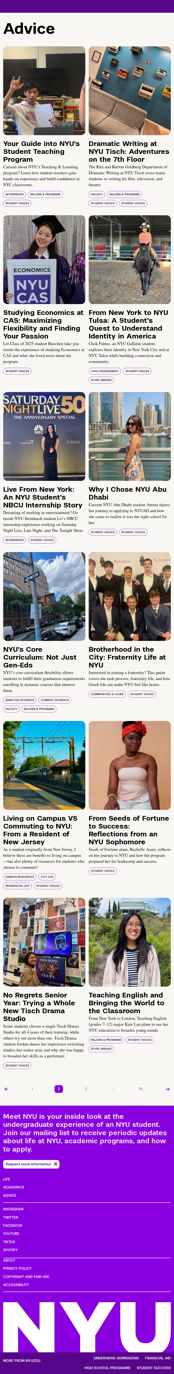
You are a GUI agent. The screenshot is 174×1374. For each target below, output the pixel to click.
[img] (44, 90)
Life (6, 1179)
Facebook (12, 1225)
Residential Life (17, 886)
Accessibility (16, 1285)
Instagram (13, 1209)
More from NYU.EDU (21, 1360)
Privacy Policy (17, 1268)
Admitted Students (20, 700)
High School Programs (107, 1368)
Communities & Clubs (107, 694)
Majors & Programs (45, 194)
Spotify (10, 1250)
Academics (13, 1187)
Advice (9, 1195)
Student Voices (17, 203)
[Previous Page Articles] (6, 1089)
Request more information (28, 1164)
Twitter (10, 1217)
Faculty (97, 194)
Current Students (55, 700)
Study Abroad (101, 380)
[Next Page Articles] (167, 1089)
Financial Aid (158, 1358)
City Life (47, 877)
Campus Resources (20, 877)
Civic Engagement (105, 371)
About (9, 1260)
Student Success (154, 1368)
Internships (15, 194)
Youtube (11, 1233)
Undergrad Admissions (116, 1358)
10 (141, 1089)
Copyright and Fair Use (26, 1277)
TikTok (9, 1242)
